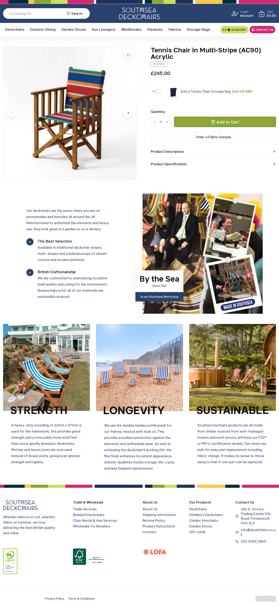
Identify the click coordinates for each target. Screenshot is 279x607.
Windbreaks (131, 29)
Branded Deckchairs (88, 515)
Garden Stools (73, 29)
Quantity (158, 112)
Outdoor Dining (43, 29)
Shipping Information (159, 515)
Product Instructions (159, 526)
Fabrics (174, 29)
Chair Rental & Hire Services (95, 520)
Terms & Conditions (81, 598)
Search (77, 13)
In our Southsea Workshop (160, 297)
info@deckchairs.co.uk (258, 532)
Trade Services (85, 509)
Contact (149, 532)
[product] (128, 55)
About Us (150, 509)
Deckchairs (14, 29)
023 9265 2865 (253, 541)
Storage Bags (198, 29)
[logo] (139, 13)
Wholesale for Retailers (91, 526)
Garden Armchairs (203, 520)
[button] (11, 113)
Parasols (155, 29)
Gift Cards (197, 532)
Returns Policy (154, 520)
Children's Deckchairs (206, 515)
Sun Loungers (103, 29)
